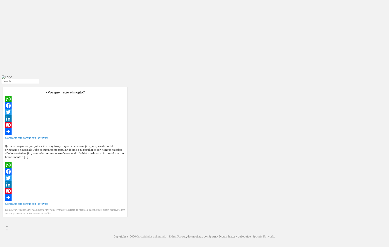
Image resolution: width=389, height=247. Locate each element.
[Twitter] (65, 112)
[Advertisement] (194, 44)
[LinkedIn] (65, 118)
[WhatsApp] (65, 99)
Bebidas (8, 209)
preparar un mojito (22, 213)
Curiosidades (19, 209)
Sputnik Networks (264, 236)
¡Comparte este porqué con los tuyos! (26, 137)
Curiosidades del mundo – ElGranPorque (161, 236)
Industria (39, 209)
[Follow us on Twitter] (2, 85)
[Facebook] (65, 105)
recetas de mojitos (42, 213)
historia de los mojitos (55, 209)
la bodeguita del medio (98, 209)
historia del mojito (76, 209)
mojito (113, 209)
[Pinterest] (65, 125)
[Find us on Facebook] (4, 85)
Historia (30, 209)
